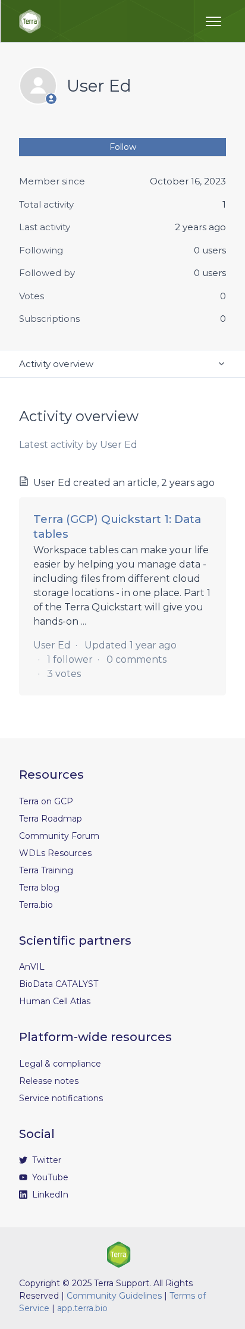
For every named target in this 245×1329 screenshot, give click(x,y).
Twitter (45, 1160)
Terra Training (46, 870)
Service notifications (61, 1098)
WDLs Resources (55, 853)
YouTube (49, 1177)
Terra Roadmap (50, 818)
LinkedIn (49, 1194)
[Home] (30, 21)
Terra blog (39, 887)
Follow (122, 147)
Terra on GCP (46, 801)
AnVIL (32, 966)
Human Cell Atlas (54, 1001)
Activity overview (56, 363)
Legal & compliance (60, 1063)
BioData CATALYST (58, 984)
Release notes (48, 1081)
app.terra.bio (82, 1308)
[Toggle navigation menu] (213, 21)
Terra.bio (36, 904)
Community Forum (59, 835)
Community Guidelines (114, 1295)
